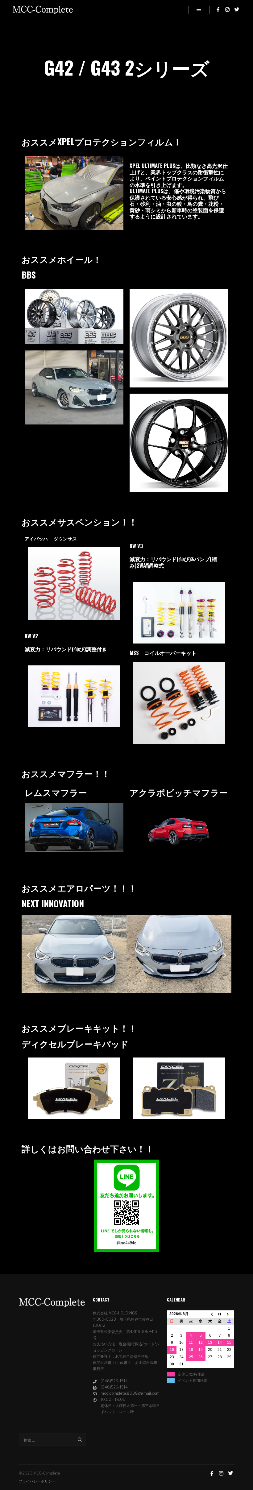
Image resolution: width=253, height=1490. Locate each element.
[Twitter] (237, 10)
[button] (28, 955)
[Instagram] (227, 10)
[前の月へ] (210, 1314)
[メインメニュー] (199, 10)
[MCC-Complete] (43, 9)
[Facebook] (218, 10)
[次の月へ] (229, 1314)
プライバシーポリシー (37, 1481)
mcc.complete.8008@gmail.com (130, 1393)
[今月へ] (220, 1314)
